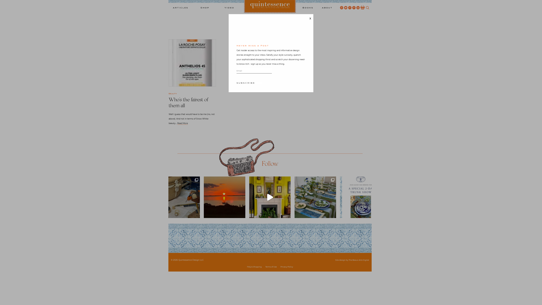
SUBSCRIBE (246, 83)
